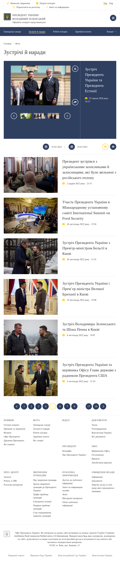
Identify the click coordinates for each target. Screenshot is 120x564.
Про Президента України (74, 454)
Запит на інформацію (59, 7)
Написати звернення (20, 3)
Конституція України (102, 432)
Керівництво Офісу (101, 450)
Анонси (7, 476)
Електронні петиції (42, 501)
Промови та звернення (14, 428)
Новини (9, 420)
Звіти (64, 494)
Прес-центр (11, 472)
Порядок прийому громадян (41, 507)
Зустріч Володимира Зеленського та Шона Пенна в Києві (88, 326)
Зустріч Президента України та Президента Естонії (94, 80)
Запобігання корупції (102, 462)
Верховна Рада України (41, 555)
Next (67, 116)
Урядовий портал (16, 555)
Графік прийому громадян (40, 496)
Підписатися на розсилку (28, 7)
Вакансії (96, 458)
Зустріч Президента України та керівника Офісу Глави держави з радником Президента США (89, 370)
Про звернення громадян (45, 479)
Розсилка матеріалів (13, 484)
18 (96, 406)
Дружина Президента (14, 440)
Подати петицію (47, 3)
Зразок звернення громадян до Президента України (44, 487)
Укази (94, 424)
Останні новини (11, 424)
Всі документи (98, 436)
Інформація (97, 476)
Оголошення (98, 454)
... (81, 406)
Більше (110, 31)
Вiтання (7, 432)
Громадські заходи (12, 31)
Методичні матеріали (72, 498)
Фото (17, 43)
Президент (69, 446)
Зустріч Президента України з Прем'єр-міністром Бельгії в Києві (86, 248)
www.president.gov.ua (71, 539)
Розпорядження (99, 428)
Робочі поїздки (60, 31)
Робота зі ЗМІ (10, 480)
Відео (66, 420)
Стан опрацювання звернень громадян (42, 514)
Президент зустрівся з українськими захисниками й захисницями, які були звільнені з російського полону (89, 169)
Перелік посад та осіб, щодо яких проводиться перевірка (103, 488)
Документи (99, 420)
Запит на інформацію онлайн (72, 489)
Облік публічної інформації (70, 504)
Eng (111, 3)
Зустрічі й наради (37, 31)
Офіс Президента (12, 436)
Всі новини (9, 444)
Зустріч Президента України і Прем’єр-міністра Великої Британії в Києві (86, 289)
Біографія (66, 450)
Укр (105, 3)
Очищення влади (103, 472)
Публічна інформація (70, 474)
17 (88, 406)
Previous (14, 116)
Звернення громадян (40, 474)
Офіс (95, 446)
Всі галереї (38, 440)
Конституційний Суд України (72, 555)
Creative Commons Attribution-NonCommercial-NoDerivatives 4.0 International (64, 534)
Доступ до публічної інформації (72, 481)
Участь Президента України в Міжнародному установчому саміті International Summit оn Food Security (86, 210)
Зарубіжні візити (83, 31)
